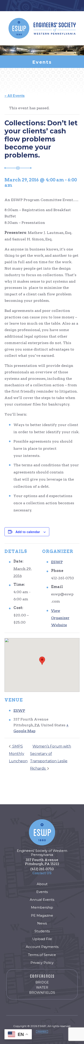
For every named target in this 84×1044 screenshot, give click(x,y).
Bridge (42, 982)
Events (42, 892)
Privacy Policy (42, 962)
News (42, 923)
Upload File (42, 939)
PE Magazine (42, 915)
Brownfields (42, 993)
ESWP (57, 562)
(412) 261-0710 (42, 869)
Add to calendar (27, 531)
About (42, 884)
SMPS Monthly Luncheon (18, 753)
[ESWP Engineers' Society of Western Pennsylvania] (42, 28)
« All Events (14, 95)
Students (42, 931)
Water (42, 987)
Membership (42, 907)
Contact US (42, 873)
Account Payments (42, 947)
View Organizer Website (60, 618)
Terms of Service (42, 955)
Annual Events (42, 899)
